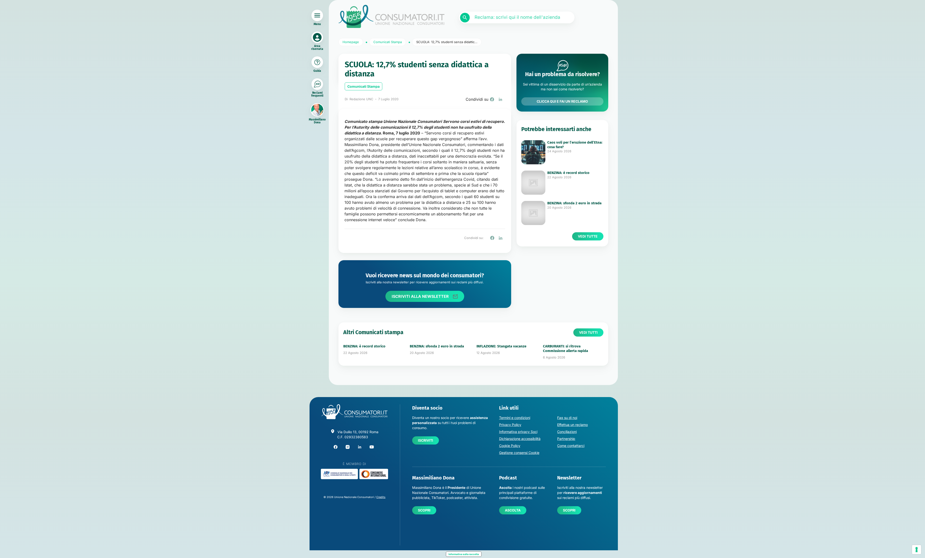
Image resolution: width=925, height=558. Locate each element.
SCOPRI (424, 510)
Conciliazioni (567, 432)
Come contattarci (570, 446)
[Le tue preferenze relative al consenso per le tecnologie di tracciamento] (916, 549)
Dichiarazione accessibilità (520, 439)
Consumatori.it (391, 16)
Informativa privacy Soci (518, 432)
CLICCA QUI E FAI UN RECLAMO (562, 101)
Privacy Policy (510, 425)
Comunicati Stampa (363, 86)
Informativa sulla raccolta (464, 554)
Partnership (566, 439)
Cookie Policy (509, 446)
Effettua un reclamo (572, 425)
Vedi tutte (588, 236)
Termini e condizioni (514, 418)
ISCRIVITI (425, 440)
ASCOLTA (513, 510)
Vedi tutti (588, 332)
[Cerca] (465, 17)
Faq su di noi (567, 418)
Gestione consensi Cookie (519, 453)
